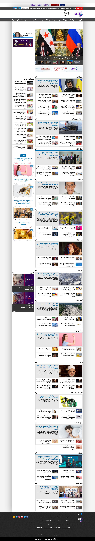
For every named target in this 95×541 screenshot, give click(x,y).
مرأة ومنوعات (33, 20)
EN (16, 8)
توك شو (41, 20)
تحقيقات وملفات (39, 527)
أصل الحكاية (58, 523)
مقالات (68, 530)
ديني (26, 20)
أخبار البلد (65, 20)
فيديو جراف (49, 523)
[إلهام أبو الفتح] (23, 37)
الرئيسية (79, 20)
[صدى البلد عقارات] (39, 5)
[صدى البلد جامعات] (46, 5)
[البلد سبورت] (55, 5)
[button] (81, 44)
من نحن (56, 534)
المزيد (14, 311)
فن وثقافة (47, 20)
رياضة (53, 20)
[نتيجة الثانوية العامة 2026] (59, 71)
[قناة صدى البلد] (62, 5)
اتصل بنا (49, 534)
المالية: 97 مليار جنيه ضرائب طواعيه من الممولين (49, 8)
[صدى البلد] (78, 13)
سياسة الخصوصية (41, 534)
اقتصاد (69, 527)
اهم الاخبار (72, 20)
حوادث (59, 20)
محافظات (40, 523)
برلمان (50, 527)
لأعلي (79, 514)
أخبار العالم (20, 20)
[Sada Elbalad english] (33, 5)
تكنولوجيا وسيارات (57, 527)
